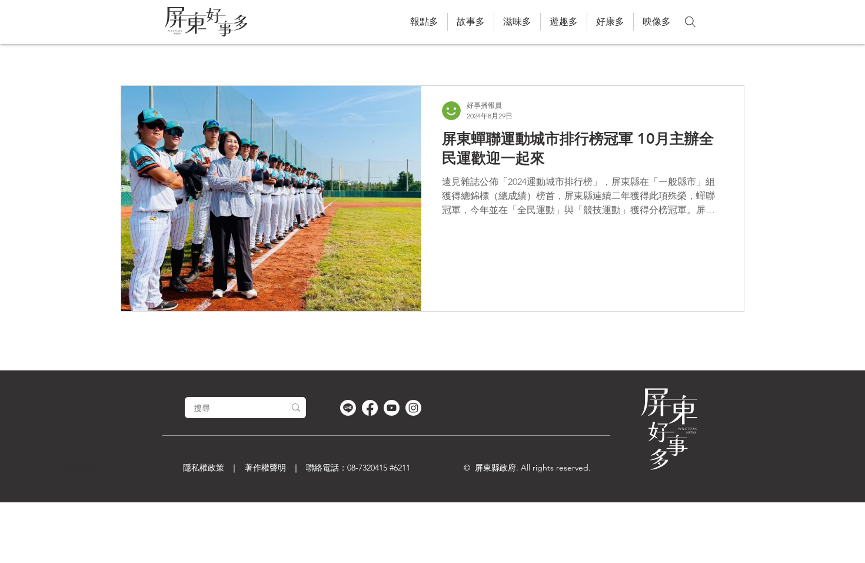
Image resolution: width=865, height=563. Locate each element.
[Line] (348, 408)
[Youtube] (392, 408)
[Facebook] (370, 408)
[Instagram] (413, 408)
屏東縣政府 (495, 467)
